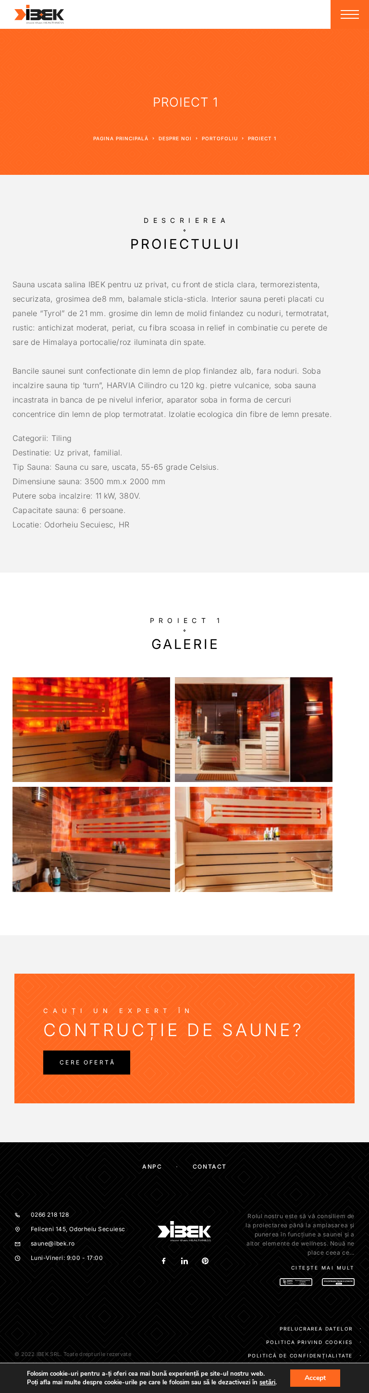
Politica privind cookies (309, 1342)
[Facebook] (163, 1261)
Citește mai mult (323, 1268)
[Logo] (39, 14)
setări (267, 1382)
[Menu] (350, 14)
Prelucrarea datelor (316, 1329)
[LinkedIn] (184, 1261)
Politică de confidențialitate (300, 1355)
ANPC (152, 1166)
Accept (315, 1377)
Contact (210, 1166)
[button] (86, 1063)
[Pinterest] (205, 1261)
